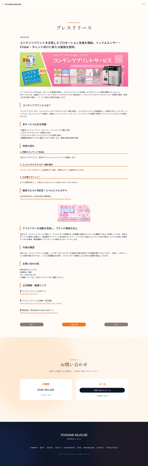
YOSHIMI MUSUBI (13, 4)
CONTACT (100, 448)
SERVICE (50, 448)
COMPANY (33, 448)
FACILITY (58, 448)
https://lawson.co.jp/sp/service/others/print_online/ (41, 303)
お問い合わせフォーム (102, 390)
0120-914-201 (45, 390)
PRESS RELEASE (89, 448)
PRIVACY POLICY (112, 448)
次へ (116, 324)
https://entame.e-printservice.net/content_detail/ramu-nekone (45, 198)
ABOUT (42, 448)
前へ (31, 324)
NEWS (79, 448)
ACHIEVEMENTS (69, 448)
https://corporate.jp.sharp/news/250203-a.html (39, 312)
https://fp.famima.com (29, 293)
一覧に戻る (74, 324)
